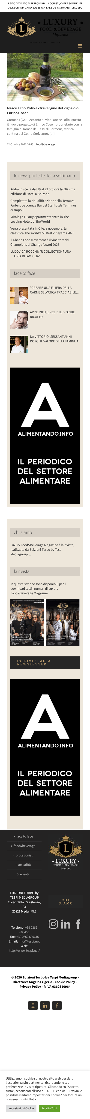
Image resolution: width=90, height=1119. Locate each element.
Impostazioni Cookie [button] (21, 1108)
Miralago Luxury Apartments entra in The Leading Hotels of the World (39, 219)
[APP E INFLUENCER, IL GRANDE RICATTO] (19, 320)
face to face (24, 273)
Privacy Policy (30, 986)
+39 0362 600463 (28, 930)
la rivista (22, 571)
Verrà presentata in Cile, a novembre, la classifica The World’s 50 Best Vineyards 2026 (42, 231)
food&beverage (45, 144)
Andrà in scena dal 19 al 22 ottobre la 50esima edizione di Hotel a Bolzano (42, 191)
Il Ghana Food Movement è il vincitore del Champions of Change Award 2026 (39, 242)
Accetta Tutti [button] (49, 1108)
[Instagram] (53, 924)
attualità (24, 865)
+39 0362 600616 (27, 936)
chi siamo (23, 532)
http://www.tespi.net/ (24, 950)
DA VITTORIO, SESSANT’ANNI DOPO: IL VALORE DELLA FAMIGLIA (54, 339)
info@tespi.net (29, 941)
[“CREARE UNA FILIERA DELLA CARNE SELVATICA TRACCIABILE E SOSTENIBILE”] (19, 295)
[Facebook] (78, 924)
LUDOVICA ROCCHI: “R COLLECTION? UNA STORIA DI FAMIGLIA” (40, 254)
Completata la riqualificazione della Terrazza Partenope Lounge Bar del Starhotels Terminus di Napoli (43, 205)
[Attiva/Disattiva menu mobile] (80, 45)
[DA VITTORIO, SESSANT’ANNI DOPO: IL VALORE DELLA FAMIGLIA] (19, 344)
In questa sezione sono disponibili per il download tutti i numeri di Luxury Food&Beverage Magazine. (38, 589)
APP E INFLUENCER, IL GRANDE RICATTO (52, 314)
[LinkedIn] (65, 924)
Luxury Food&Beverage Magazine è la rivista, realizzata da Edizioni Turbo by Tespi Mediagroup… (42, 550)
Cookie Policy (65, 982)
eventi (24, 874)
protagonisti (24, 855)
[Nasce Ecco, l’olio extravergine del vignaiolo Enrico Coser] (45, 77)
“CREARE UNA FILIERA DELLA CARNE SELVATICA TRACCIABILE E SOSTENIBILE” (54, 290)
